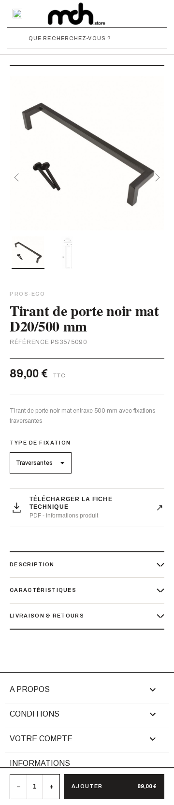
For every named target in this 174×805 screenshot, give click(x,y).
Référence (29, 342)
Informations (40, 763)
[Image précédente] (18, 177)
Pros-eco (27, 294)
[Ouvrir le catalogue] (17, 13)
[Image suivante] (155, 177)
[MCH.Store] (76, 13)
